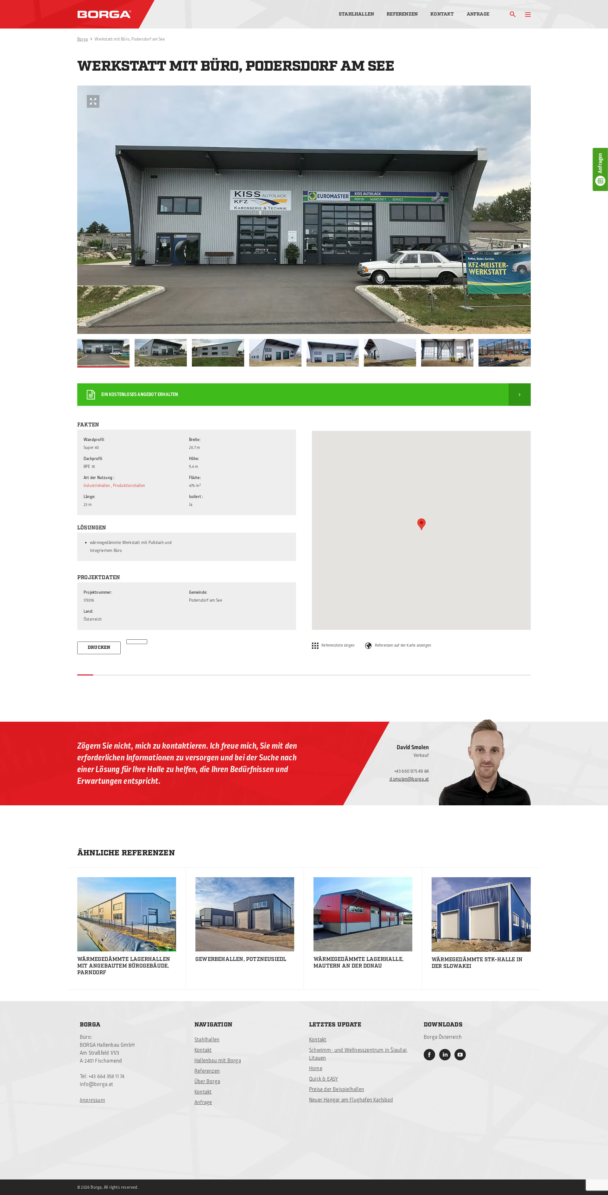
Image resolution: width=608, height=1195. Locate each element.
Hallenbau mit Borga (217, 1060)
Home (315, 1068)
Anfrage (478, 14)
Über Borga (207, 1081)
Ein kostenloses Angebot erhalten (139, 394)
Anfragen (600, 163)
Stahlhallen (356, 14)
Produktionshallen (129, 486)
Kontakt (442, 14)
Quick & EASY (323, 1079)
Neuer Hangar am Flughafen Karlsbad (351, 1100)
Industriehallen (97, 486)
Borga (82, 39)
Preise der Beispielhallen (336, 1089)
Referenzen (402, 14)
